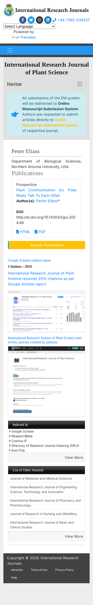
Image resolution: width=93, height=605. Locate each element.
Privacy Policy (64, 569)
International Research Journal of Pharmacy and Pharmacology (45, 502)
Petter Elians (47, 201)
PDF (41, 231)
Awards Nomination (47, 245)
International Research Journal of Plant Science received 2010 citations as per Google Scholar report (41, 278)
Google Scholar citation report (29, 260)
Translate (28, 37)
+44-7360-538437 (73, 20)
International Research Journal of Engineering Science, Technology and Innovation (43, 489)
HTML (24, 231)
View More (74, 457)
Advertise (17, 569)
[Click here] (22, 20)
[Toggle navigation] (10, 50)
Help (14, 577)
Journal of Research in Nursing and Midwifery (43, 514)
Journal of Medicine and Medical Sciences (41, 478)
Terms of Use (39, 569)
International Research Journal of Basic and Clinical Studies (42, 524)
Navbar (14, 84)
